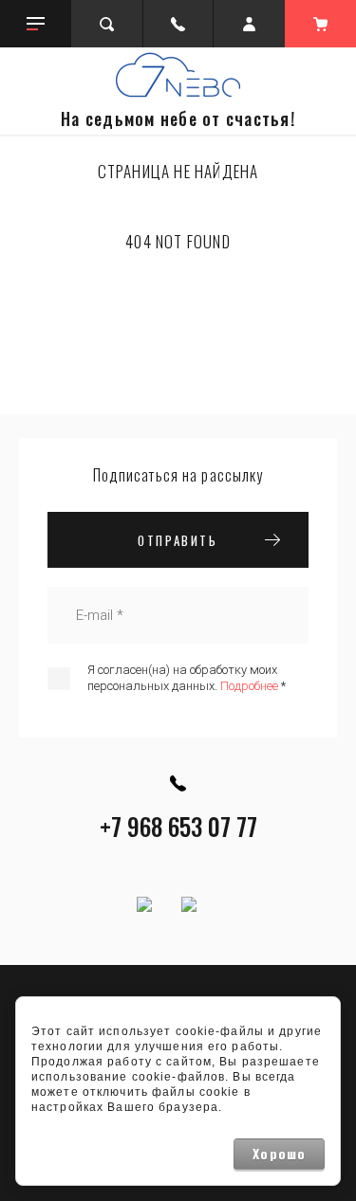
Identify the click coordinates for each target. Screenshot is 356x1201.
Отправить (177, 540)
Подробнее (249, 686)
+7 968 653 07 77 (178, 826)
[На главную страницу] (178, 75)
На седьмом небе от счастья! (178, 119)
